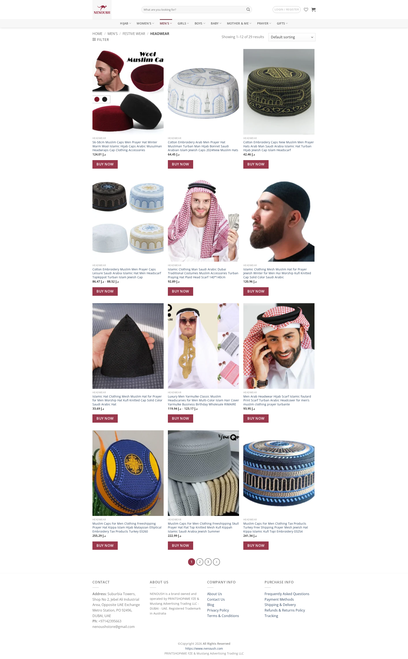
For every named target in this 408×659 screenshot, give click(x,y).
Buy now (104, 164)
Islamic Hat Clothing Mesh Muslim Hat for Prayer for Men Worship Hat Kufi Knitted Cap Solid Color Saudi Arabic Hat (127, 400)
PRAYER (263, 23)
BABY (214, 23)
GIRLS (182, 23)
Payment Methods (279, 599)
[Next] (216, 562)
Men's (113, 33)
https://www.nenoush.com (204, 648)
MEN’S (164, 23)
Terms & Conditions (223, 615)
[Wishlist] (306, 9)
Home (97, 33)
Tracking (271, 615)
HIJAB (124, 23)
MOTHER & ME (238, 23)
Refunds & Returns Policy (285, 610)
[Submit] (248, 9)
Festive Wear (134, 33)
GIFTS (281, 23)
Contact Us (216, 599)
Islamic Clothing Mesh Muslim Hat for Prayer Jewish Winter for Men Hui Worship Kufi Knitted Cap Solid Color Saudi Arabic (277, 273)
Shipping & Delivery (280, 604)
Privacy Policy (218, 610)
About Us (214, 594)
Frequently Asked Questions (287, 594)
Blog (210, 604)
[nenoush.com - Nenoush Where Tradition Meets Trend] (113, 9)
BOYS (199, 23)
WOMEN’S (144, 23)
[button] (287, 9)
